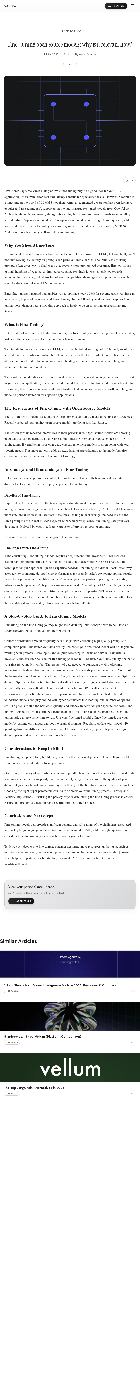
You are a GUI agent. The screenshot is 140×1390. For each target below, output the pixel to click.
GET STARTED (116, 5)
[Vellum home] (10, 6)
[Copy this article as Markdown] (126, 180)
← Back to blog (70, 31)
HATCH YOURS (23, 901)
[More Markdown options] (132, 180)
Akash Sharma (87, 54)
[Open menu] (133, 6)
